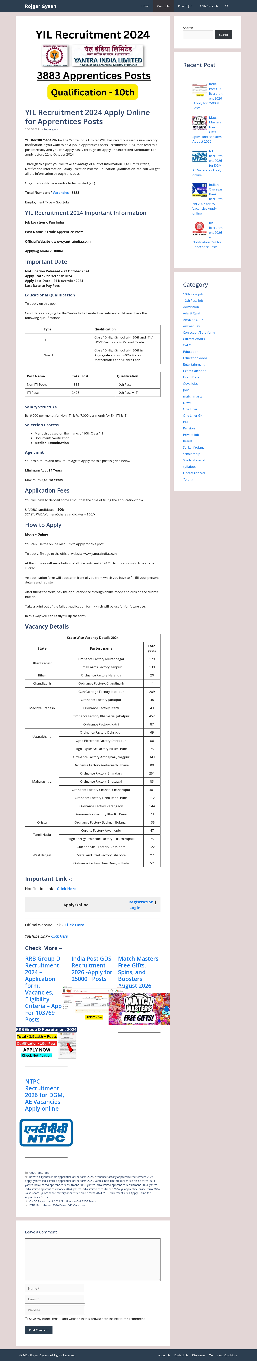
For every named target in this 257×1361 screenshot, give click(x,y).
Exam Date (191, 377)
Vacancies (61, 192)
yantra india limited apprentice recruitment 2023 (55, 1185)
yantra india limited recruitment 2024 (96, 1189)
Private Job (185, 6)
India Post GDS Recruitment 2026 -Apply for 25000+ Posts (92, 968)
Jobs (46, 1172)
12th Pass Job (193, 300)
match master (193, 396)
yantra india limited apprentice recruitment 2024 (117, 1185)
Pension (189, 428)
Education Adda (195, 358)
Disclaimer (198, 1355)
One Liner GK (192, 415)
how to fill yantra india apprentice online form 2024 (61, 1177)
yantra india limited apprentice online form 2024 (125, 1181)
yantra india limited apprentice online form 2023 (63, 1181)
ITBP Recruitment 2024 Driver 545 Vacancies (57, 1205)
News (187, 403)
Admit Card (191, 313)
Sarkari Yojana (194, 447)
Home (145, 6)
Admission (191, 307)
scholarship (191, 454)
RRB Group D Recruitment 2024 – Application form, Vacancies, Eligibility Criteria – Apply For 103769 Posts (45, 989)
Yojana (188, 479)
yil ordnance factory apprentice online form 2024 (71, 1193)
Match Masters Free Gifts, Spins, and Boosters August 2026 (138, 972)
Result (187, 441)
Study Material (194, 460)
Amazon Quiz (193, 319)
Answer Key (191, 326)
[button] (227, 6)
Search (188, 28)
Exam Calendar (194, 371)
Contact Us (181, 1355)
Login (135, 907)
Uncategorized (194, 473)
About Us (164, 1355)
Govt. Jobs (163, 6)
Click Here (67, 888)
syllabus (189, 466)
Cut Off (188, 345)
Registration (141, 902)
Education (190, 351)
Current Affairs (194, 339)
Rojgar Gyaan (40, 6)
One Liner (190, 409)
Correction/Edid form (199, 332)
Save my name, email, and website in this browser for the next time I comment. (87, 1318)
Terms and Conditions (223, 1355)
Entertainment (194, 364)
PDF (186, 422)
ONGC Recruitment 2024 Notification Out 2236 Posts (62, 1201)
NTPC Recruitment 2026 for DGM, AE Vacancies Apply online (44, 1095)
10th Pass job (209, 6)
